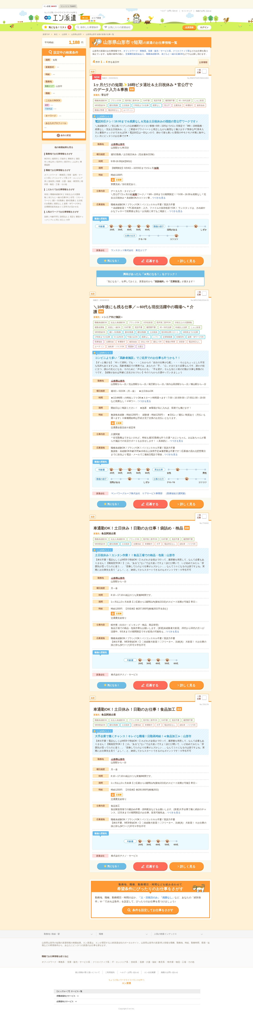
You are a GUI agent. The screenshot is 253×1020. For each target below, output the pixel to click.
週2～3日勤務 (58, 200)
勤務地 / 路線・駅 (52, 934)
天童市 (63, 159)
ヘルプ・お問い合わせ (169, 11)
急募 (46, 217)
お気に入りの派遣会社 (119, 27)
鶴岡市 (55, 159)
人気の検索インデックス (165, 934)
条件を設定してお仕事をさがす (152, 910)
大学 (68, 220)
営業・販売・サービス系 (159, 51)
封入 (62, 220)
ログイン (204, 27)
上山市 (75, 162)
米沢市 (47, 159)
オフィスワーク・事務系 (54, 175)
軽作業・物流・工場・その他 (180, 962)
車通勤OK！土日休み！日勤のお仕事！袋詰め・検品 (138, 528)
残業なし (58, 204)
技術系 (51, 181)
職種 (101, 934)
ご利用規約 (110, 972)
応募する (152, 261)
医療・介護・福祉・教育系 (67, 181)
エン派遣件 (50, 6)
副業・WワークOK (72, 204)
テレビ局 (54, 220)
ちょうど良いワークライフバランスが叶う (60, 12)
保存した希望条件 (89, 27)
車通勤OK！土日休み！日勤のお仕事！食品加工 (134, 709)
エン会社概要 (150, 972)
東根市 (71, 159)
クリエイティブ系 (59, 178)
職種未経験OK (56, 194)
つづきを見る (159, 197)
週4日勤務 (70, 200)
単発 (46, 194)
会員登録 (189, 27)
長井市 (59, 162)
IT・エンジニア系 (120, 962)
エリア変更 (96, 18)
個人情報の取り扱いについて (87, 972)
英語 (72, 217)
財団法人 (64, 217)
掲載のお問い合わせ (203, 11)
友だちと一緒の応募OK (58, 197)
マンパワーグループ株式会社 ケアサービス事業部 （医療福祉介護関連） (149, 493)
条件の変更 (66, 135)
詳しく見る (188, 261)
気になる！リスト (59, 27)
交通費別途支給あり (52, 207)
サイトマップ (187, 11)
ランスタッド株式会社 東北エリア (129, 250)
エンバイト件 (68, 6)
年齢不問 (54, 217)
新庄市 (67, 162)
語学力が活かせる (71, 207)
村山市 (51, 162)
